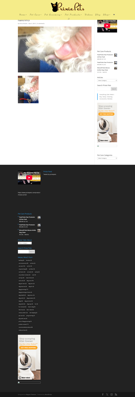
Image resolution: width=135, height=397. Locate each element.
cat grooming (23, 269)
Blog (98, 15)
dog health (22, 295)
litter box (22, 309)
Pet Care (35, 15)
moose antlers (23, 312)
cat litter (32, 269)
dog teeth (22, 304)
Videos (89, 15)
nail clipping (33, 312)
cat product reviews (24, 275)
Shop (106, 15)
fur (36, 304)
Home (22, 15)
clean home (30, 278)
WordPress (48, 394)
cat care (22, 266)
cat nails (30, 272)
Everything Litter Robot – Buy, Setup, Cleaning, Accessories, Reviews (107, 97)
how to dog (31, 307)
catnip (37, 272)
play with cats (23, 318)
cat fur (29, 266)
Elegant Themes (31, 394)
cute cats (22, 280)
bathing (21, 260)
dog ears (31, 283)
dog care (30, 280)
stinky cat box (23, 330)
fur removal (22, 307)
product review (24, 324)
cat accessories (23, 263)
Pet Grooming (52, 15)
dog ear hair (23, 283)
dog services (29, 301)
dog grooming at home (25, 292)
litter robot (30, 309)
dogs (21, 301)
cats (34, 275)
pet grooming (30, 315)
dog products (31, 298)
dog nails (22, 298)
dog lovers (31, 295)
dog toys (30, 304)
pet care (22, 315)
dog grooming (23, 289)
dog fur (31, 286)
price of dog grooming (25, 321)
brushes (29, 260)
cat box (32, 263)
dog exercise (23, 286)
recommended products (26, 327)
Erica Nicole (23, 23)
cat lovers (22, 272)
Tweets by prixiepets (49, 174)
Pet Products (73, 15)
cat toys (21, 278)
